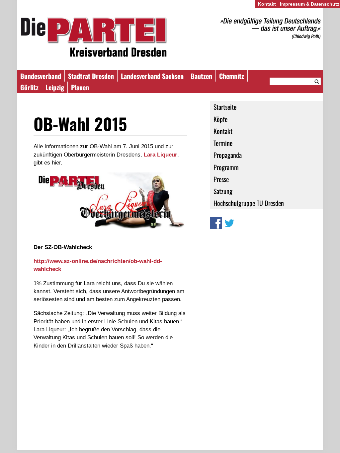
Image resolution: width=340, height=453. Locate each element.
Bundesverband (40, 76)
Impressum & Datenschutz (309, 4)
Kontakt (222, 131)
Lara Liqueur (160, 154)
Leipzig (54, 87)
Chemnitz (231, 76)
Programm (226, 167)
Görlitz (29, 87)
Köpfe (220, 119)
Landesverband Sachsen (152, 76)
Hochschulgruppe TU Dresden (248, 203)
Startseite (224, 107)
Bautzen (201, 76)
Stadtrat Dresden (91, 76)
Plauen (80, 87)
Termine (222, 143)
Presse (221, 179)
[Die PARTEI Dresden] (170, 38)
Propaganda (227, 155)
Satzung (222, 191)
